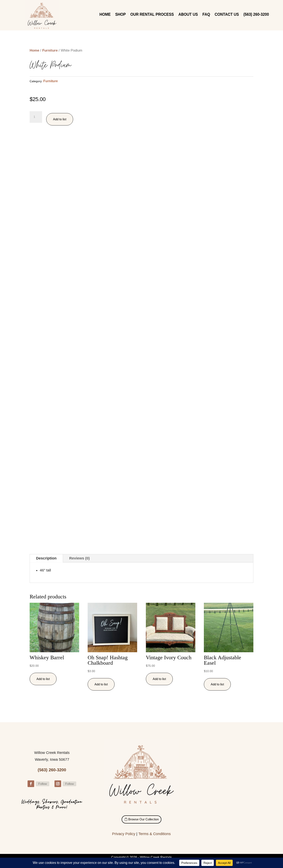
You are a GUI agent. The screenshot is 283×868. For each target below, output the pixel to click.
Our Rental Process (152, 15)
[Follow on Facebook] (31, 783)
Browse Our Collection (143, 819)
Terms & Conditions (154, 834)
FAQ (206, 15)
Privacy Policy (123, 834)
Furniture (50, 50)
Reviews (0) (79, 558)
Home (105, 15)
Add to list (59, 119)
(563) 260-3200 (256, 15)
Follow (42, 783)
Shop (120, 15)
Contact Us (227, 15)
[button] (150, 99)
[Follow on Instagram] (57, 783)
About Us (188, 15)
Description (46, 558)
